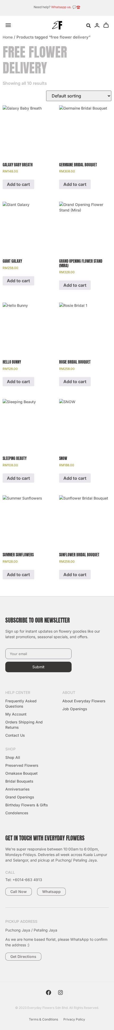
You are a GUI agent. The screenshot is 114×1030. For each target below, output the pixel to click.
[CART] (106, 25)
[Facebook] (51, 995)
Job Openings (74, 709)
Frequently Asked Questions (21, 703)
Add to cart (18, 184)
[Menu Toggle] (8, 25)
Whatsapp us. (61, 7)
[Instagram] (63, 995)
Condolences (16, 813)
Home (8, 37)
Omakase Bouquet (21, 773)
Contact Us (15, 735)
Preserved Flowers (21, 765)
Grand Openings (19, 797)
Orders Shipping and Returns (24, 725)
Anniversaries (17, 789)
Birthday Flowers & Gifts (26, 805)
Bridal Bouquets (19, 781)
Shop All (12, 757)
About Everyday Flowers (84, 701)
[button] (88, 25)
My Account (16, 714)
